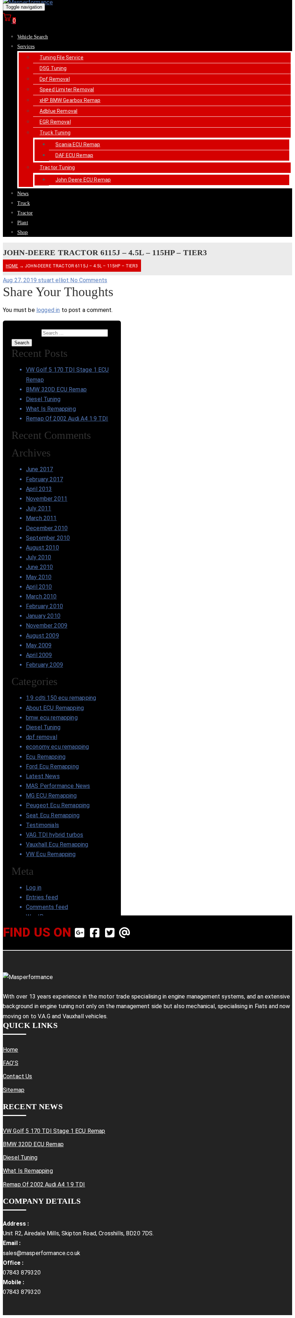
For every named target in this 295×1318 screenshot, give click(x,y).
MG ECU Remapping (51, 795)
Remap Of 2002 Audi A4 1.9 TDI (67, 418)
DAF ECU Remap (74, 155)
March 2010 (41, 596)
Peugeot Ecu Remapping (58, 805)
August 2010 (42, 547)
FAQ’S (10, 1063)
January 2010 (43, 615)
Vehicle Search (32, 37)
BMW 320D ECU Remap (56, 389)
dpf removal (41, 737)
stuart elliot (54, 280)
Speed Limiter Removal (67, 89)
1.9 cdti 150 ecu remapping (61, 697)
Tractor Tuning (57, 167)
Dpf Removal (55, 79)
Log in (33, 887)
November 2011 (46, 498)
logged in (48, 310)
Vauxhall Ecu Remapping (57, 844)
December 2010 (47, 528)
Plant (22, 222)
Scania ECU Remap (77, 144)
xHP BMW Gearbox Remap (70, 100)
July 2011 (38, 508)
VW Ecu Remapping (51, 854)
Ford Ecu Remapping (52, 766)
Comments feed (47, 907)
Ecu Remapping (45, 756)
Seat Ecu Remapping (53, 815)
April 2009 (39, 655)
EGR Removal (55, 122)
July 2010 (38, 557)
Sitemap (13, 1090)
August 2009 (42, 635)
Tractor (25, 213)
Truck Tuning (55, 133)
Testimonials (42, 825)
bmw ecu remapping (52, 717)
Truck (23, 203)
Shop (22, 232)
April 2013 (39, 489)
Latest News (43, 776)
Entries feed (42, 897)
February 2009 (44, 664)
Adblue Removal (58, 111)
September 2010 (48, 537)
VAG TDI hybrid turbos (54, 834)
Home (12, 265)
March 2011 (41, 518)
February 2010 (44, 606)
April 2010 (39, 586)
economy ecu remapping (57, 746)
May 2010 (38, 577)
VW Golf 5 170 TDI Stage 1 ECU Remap (54, 1131)
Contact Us (17, 1076)
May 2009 (38, 645)
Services (26, 46)
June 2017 (39, 469)
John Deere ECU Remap (83, 180)
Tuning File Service (61, 57)
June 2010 (39, 567)
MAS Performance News (58, 785)
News (23, 193)
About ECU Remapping (55, 707)
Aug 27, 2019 (20, 280)
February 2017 (44, 479)
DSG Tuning (53, 68)
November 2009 (46, 625)
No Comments (88, 280)
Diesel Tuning (43, 399)
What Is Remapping (51, 408)
